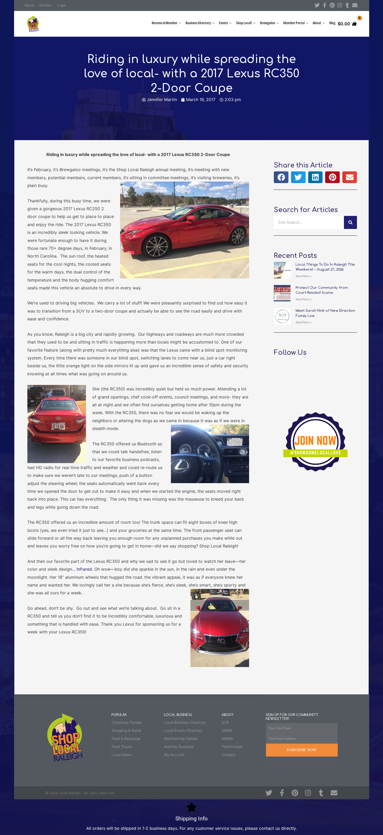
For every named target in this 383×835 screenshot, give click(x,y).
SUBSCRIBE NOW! (301, 750)
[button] (281, 177)
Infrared (84, 569)
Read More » (304, 276)
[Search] (350, 222)
